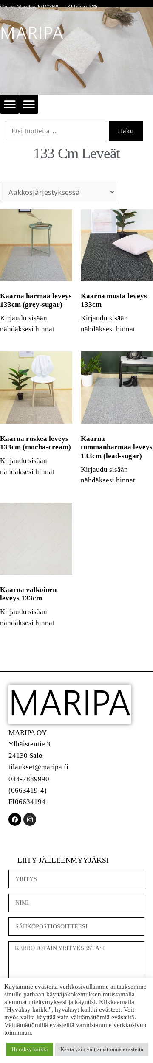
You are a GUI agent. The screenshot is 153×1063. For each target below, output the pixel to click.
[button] (9, 104)
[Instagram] (29, 819)
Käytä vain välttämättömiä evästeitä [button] (101, 1049)
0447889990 (52, 7)
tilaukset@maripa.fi (19, 7)
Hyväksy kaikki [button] (29, 1049)
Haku (126, 131)
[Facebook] (14, 819)
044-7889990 (28, 779)
